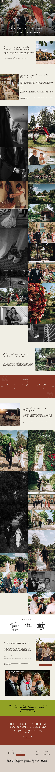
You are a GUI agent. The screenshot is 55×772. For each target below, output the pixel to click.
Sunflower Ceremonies (7, 664)
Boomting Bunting (24, 663)
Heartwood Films (18, 662)
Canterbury (40, 93)
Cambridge (35, 93)
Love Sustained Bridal (14, 663)
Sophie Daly (25, 662)
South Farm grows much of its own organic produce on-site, (30, 85)
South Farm (26, 52)
